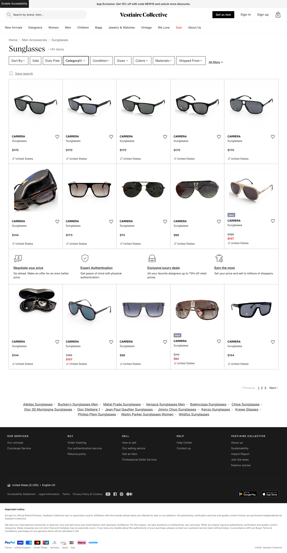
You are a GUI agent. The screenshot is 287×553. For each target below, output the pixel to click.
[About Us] (204, 27)
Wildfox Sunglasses (194, 414)
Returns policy (77, 454)
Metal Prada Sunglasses (122, 404)
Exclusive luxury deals (163, 267)
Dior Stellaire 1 (88, 409)
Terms (66, 494)
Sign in (246, 15)
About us (237, 443)
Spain (65, 547)
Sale (179, 27)
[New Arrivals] (25, 27)
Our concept (15, 443)
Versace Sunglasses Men (165, 404)
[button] (278, 14)
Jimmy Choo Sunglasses (177, 409)
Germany (55, 547)
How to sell (129, 443)
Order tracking (77, 443)
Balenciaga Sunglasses (208, 404)
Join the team (240, 460)
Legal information (48, 494)
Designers (35, 27)
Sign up (263, 15)
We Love (164, 27)
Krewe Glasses (246, 409)
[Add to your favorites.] (57, 136)
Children (83, 27)
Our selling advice (133, 448)
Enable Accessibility (14, 4)
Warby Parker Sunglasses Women (147, 414)
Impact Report (240, 454)
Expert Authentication (96, 267)
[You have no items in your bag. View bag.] (278, 14)
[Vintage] (154, 27)
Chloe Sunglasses (245, 404)
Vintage (146, 27)
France (8, 547)
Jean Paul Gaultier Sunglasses (129, 409)
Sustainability (240, 448)
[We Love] (172, 27)
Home (13, 40)
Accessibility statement (21, 494)
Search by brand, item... (28, 15)
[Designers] (45, 27)
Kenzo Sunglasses (215, 409)
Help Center (184, 443)
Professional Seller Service (139, 460)
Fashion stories (240, 465)
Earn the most (224, 267)
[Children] (92, 27)
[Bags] (105, 27)
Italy (73, 547)
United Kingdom (23, 547)
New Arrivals (13, 27)
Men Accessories (34, 40)
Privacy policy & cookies (87, 494)
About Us (194, 27)
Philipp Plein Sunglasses (97, 414)
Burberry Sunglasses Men (78, 404)
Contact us (184, 448)
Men (68, 27)
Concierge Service (19, 448)
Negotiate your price (28, 267)
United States (41, 547)
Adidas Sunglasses (38, 404)
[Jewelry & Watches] (137, 27)
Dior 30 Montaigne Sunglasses (48, 409)
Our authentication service (85, 448)
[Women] (61, 27)
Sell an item (223, 15)
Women (53, 27)
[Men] (74, 27)
